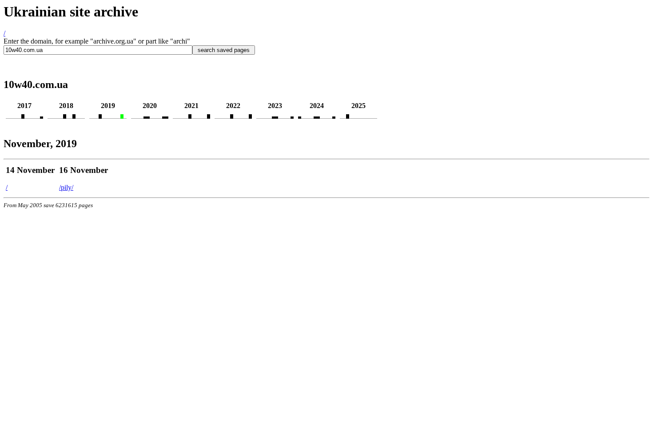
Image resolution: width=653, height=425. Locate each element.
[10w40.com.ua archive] (22, 116)
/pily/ (66, 187)
